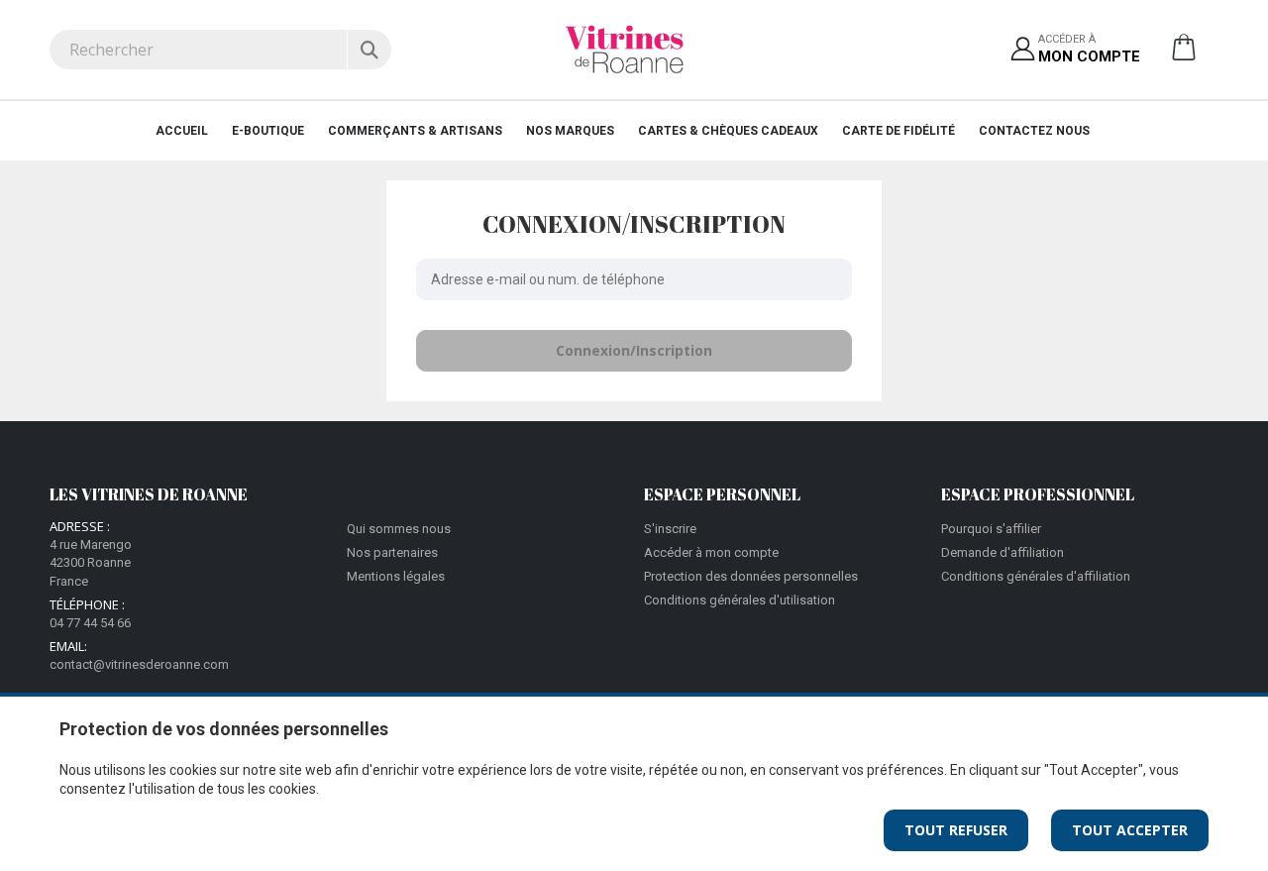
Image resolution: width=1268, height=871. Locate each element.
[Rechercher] (369, 49)
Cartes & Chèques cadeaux (728, 131)
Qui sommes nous (399, 528)
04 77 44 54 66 (90, 622)
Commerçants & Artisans (415, 131)
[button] (1184, 54)
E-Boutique (268, 131)
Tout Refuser (955, 829)
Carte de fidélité (898, 131)
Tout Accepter (1130, 829)
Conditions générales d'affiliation (1035, 576)
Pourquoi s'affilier (991, 528)
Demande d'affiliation (1002, 552)
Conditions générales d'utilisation (739, 600)
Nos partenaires (392, 552)
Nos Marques (570, 131)
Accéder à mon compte (711, 552)
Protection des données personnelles (751, 576)
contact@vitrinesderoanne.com (139, 664)
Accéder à (1089, 49)
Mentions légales (396, 576)
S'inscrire (670, 528)
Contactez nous (1034, 131)
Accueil (182, 131)
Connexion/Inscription (634, 350)
